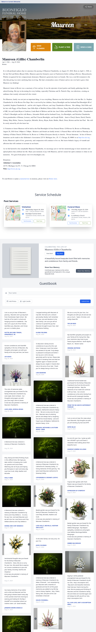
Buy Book (60, 253)
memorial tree (25, 179)
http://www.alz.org (14, 169)
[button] (13, 211)
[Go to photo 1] (47, 505)
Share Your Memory (84, 271)
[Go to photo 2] (17, 384)
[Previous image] (4, 375)
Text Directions (27, 221)
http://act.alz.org (84, 137)
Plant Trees (39, 221)
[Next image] (29, 375)
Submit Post (85, 301)
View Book (49, 253)
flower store (53, 179)
